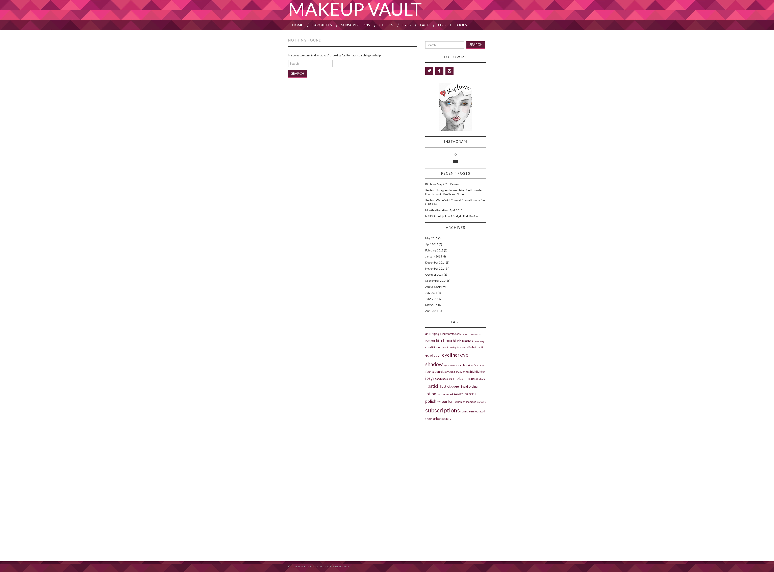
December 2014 (435, 262)
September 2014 (435, 280)
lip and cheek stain (443, 378)
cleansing (478, 341)
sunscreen (467, 411)
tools (428, 418)
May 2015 (431, 238)
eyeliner (451, 355)
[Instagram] (449, 71)
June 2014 (431, 298)
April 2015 (431, 244)
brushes (467, 341)
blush (457, 340)
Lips (442, 25)
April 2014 (431, 310)
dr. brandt (461, 347)
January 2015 (433, 256)
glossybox (447, 371)
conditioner (433, 347)
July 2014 (431, 292)
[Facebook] (439, 71)
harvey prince (462, 371)
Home (297, 25)
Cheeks (386, 25)
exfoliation (433, 355)
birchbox (444, 340)
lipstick (432, 386)
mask (450, 394)
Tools (461, 25)
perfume (449, 401)
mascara (442, 394)
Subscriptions (355, 25)
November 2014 (435, 268)
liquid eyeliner (470, 386)
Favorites (322, 25)
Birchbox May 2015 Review (442, 184)
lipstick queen (450, 386)
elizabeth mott (475, 347)
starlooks (481, 402)
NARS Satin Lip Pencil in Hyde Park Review (452, 216)
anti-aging (432, 333)
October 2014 (434, 274)
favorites (468, 365)
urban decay (442, 418)
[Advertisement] (455, 445)
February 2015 (434, 250)
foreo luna (479, 365)
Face (424, 25)
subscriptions (442, 410)
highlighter (477, 371)
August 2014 (433, 286)
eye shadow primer (453, 365)
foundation (432, 371)
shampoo (471, 401)
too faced (479, 411)
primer (461, 401)
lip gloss (472, 378)
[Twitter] (429, 71)
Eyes (407, 25)
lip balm (461, 378)
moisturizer (463, 394)
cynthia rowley (449, 347)
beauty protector (449, 333)
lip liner (481, 379)
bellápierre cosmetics (470, 334)
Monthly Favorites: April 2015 (443, 210)
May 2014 (431, 304)
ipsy (429, 378)
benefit (430, 341)
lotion (430, 393)
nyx (439, 401)
